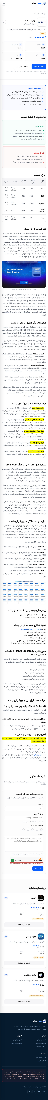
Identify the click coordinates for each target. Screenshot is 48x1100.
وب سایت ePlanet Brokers (31, 629)
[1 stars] (41, 830)
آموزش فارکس (17, 1040)
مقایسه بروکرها (41, 1043)
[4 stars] (28, 830)
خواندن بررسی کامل (24, 924)
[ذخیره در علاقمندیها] (4, 22)
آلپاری (33, 898)
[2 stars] (37, 830)
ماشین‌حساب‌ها (16, 1043)
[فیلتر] (4, 4)
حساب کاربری (42, 1061)
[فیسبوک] (29, 1092)
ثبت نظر (38, 868)
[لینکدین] (34, 1092)
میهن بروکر (38, 754)
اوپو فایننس (31, 936)
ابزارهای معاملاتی (40, 1047)
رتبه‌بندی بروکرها (41, 1040)
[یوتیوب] (39, 1092)
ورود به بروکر (39, 66)
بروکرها (44, 14)
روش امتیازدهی (41, 1057)
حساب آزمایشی (22, 66)
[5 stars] (24, 830)
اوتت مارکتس (30, 975)
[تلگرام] (44, 1092)
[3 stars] (32, 830)
